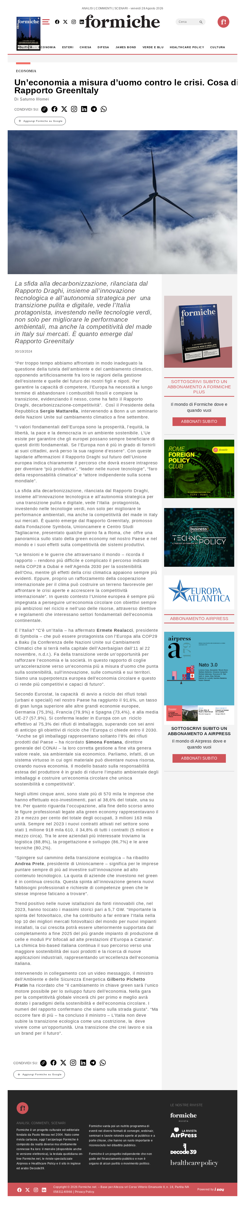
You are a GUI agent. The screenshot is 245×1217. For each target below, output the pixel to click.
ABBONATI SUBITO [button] (199, 421)
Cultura (217, 47)
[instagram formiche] (36, 1190)
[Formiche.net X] (65, 22)
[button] (46, 34)
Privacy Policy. (85, 1191)
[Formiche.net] (223, 22)
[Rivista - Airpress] (196, 1132)
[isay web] (219, 1189)
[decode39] (196, 1148)
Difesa (103, 47)
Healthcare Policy (187, 47)
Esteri (67, 47)
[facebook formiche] (19, 1190)
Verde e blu (153, 47)
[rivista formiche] (199, 678)
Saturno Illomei (34, 99)
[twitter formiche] (27, 1190)
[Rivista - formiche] (196, 1117)
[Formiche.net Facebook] (57, 22)
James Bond (126, 47)
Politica (24, 47)
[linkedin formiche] (44, 1190)
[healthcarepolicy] (196, 1163)
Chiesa (85, 47)
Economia (47, 47)
